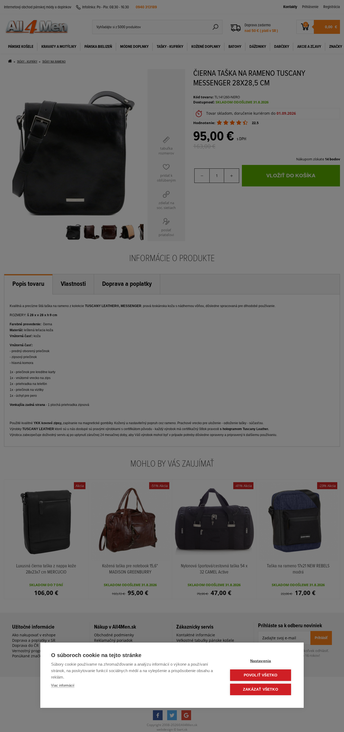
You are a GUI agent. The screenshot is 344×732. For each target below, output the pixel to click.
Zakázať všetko (260, 689)
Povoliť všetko (261, 675)
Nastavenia (260, 661)
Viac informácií (62, 685)
